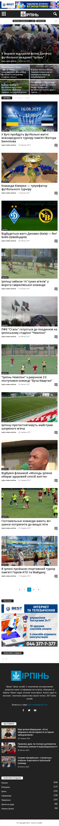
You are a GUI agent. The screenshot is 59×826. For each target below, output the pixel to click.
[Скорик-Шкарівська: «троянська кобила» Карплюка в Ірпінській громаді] (8, 761)
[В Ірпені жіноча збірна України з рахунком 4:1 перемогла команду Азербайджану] (44, 76)
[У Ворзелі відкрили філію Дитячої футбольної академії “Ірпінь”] (29, 44)
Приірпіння (6, 800)
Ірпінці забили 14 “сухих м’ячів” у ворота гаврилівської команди (25, 283)
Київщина (5, 787)
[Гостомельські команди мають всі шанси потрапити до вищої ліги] (29, 503)
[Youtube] (35, 711)
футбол (5, 130)
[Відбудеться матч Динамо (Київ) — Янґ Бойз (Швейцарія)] (29, 216)
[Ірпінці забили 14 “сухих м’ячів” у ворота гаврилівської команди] (29, 264)
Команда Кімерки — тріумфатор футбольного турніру (24, 187)
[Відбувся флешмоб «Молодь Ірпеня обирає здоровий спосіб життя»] (29, 455)
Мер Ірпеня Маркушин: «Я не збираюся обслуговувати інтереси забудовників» (36, 732)
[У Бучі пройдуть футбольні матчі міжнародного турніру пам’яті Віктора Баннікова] (29, 116)
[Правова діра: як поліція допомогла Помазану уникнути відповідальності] (8, 747)
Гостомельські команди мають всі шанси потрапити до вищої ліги (26, 522)
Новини (4, 783)
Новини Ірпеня (7, 809)
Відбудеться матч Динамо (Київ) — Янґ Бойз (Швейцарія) (29, 235)
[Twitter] (30, 711)
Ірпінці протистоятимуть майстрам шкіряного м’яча (27, 426)
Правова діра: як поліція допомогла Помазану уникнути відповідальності (37, 745)
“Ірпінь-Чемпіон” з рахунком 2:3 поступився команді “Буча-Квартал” (26, 379)
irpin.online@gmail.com (37, 705)
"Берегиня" (41, 21)
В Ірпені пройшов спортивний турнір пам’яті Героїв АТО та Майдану (28, 570)
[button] (54, 14)
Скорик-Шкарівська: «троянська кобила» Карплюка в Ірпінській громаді (35, 760)
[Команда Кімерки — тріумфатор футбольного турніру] (29, 168)
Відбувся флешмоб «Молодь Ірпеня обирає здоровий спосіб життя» (26, 474)
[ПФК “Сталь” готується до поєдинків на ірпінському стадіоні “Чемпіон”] (29, 311)
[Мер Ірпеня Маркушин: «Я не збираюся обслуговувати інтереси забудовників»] (8, 733)
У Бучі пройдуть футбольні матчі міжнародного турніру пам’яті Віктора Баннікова (28, 138)
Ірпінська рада (7, 804)
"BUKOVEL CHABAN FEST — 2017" (24, 21)
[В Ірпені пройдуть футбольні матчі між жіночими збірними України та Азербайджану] (15, 91)
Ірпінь (3, 791)
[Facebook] (24, 711)
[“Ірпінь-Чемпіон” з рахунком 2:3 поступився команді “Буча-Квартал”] (29, 359)
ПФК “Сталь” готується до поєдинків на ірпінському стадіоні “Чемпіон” (29, 331)
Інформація (6, 796)
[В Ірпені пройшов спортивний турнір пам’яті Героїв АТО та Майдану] (29, 551)
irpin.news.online (8, 61)
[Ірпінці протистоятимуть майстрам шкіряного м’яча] (29, 407)
